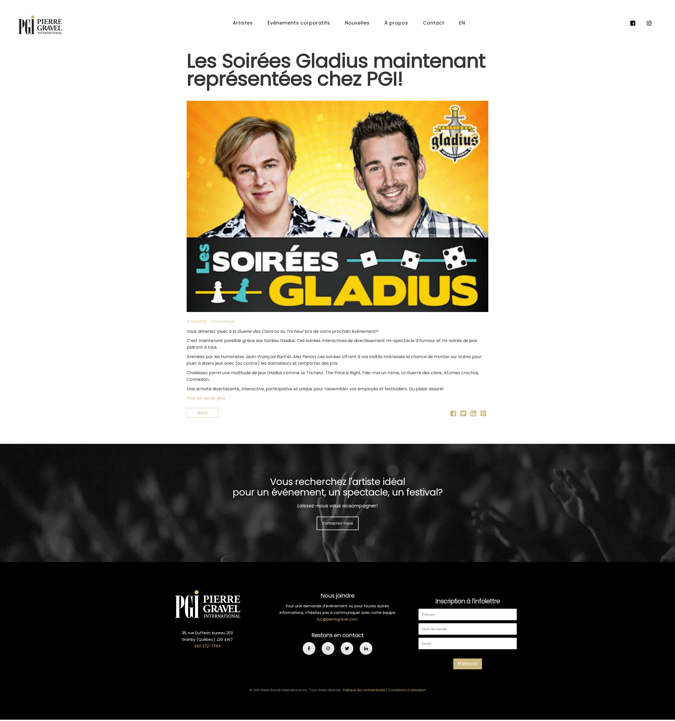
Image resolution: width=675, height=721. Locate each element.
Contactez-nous (337, 523)
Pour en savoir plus (206, 398)
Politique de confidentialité (364, 690)
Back (202, 413)
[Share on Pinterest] (483, 414)
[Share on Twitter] (463, 414)
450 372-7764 (207, 646)
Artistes (243, 23)
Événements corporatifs (299, 23)
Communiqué (223, 321)
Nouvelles (357, 23)
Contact (433, 23)
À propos (396, 23)
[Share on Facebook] (453, 414)
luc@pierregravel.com (337, 619)
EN (462, 23)
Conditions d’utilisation (407, 690)
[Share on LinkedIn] (473, 414)
